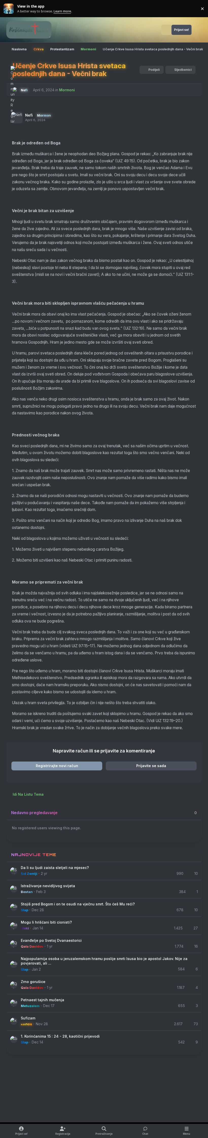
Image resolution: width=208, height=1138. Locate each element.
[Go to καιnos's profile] (13, 1021)
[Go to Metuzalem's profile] (13, 1003)
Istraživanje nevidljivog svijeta (48, 886)
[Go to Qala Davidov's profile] (13, 943)
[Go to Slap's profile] (13, 907)
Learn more (10, 8)
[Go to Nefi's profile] (15, 90)
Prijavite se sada (151, 766)
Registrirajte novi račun (57, 766)
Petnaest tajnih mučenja (42, 1000)
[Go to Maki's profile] (13, 925)
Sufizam (28, 1018)
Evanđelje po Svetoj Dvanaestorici (51, 940)
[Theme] (198, 30)
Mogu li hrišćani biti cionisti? (46, 922)
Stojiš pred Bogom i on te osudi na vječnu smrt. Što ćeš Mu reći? (78, 904)
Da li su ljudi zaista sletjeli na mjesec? (55, 867)
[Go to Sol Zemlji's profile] (13, 870)
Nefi (29, 115)
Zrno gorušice (33, 981)
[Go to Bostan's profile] (13, 888)
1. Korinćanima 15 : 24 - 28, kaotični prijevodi (60, 1036)
